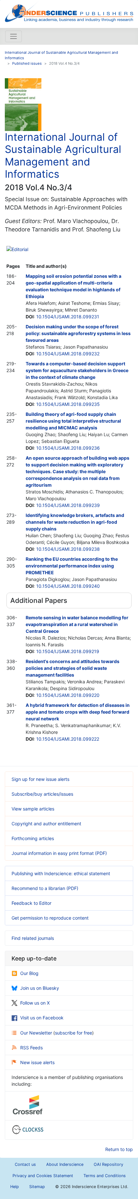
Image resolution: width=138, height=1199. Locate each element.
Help (14, 1186)
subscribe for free (73, 1032)
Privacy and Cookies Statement (43, 1175)
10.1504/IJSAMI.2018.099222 (67, 739)
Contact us (25, 1164)
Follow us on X (35, 1003)
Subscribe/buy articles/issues (42, 794)
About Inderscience (64, 1164)
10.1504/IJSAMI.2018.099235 (68, 404)
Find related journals (33, 938)
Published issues (27, 63)
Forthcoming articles (33, 838)
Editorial (20, 249)
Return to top (119, 1149)
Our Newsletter (36, 1032)
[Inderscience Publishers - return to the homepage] (69, 11)
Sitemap (37, 1186)
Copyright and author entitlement (46, 823)
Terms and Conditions (104, 1175)
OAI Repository (108, 1164)
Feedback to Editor (31, 903)
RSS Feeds (31, 1047)
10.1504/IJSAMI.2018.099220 (67, 695)
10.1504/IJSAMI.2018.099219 (67, 651)
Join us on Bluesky (39, 988)
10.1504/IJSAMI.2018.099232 (67, 353)
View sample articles (33, 808)
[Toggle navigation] (13, 36)
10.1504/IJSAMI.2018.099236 (68, 448)
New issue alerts (37, 1062)
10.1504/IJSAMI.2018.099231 (67, 316)
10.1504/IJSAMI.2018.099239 (68, 505)
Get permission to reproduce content (50, 918)
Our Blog (29, 973)
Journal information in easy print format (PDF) (59, 853)
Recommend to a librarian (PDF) (45, 888)
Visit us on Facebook (42, 1017)
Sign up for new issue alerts (40, 779)
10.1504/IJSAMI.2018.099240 (68, 586)
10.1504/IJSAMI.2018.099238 (68, 549)
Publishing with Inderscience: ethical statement (61, 873)
